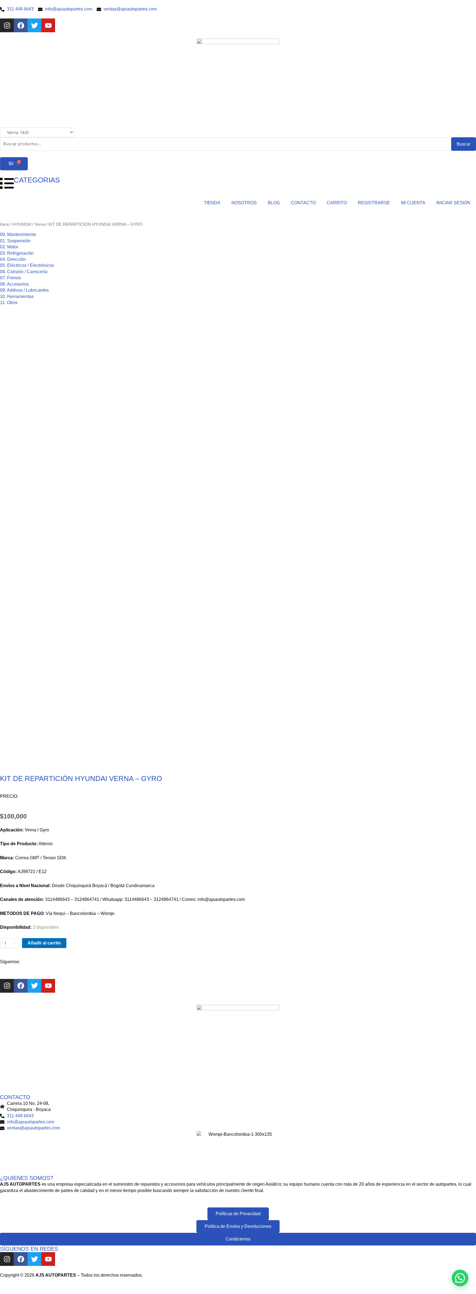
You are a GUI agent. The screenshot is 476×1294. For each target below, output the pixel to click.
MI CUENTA (413, 202)
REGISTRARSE (374, 202)
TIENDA (212, 202)
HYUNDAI (22, 224)
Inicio (4, 224)
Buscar (463, 144)
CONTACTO (303, 202)
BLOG (274, 202)
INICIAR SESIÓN (453, 202)
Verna (40, 224)
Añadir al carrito (44, 943)
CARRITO (337, 202)
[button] (460, 1278)
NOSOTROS (244, 202)
